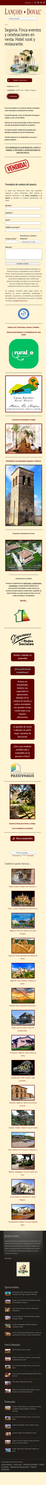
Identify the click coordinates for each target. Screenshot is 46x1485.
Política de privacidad (30, 1464)
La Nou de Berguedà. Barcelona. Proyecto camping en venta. (24, 1325)
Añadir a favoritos (20, 80)
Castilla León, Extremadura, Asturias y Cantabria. (24, 327)
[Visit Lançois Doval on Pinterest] (44, 3)
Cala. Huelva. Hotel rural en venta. (22, 1382)
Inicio (6, 24)
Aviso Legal (17, 1464)
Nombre (8, 206)
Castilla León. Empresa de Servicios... (23, 1006)
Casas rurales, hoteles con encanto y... (23, 887)
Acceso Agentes (6, 1464)
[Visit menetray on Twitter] (38, 3)
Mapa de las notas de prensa (19, 1467)
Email (8, 220)
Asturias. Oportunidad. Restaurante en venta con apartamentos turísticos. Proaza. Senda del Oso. (26, 1334)
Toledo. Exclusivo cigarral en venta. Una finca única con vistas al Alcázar (25, 1442)
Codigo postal (11, 239)
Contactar (28, 3)
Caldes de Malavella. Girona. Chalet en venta (25, 1425)
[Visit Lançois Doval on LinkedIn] (41, 3)
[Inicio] (23, 13)
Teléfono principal (12, 227)
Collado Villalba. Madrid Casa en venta (23, 1128)
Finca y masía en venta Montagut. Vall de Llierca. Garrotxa (26, 1375)
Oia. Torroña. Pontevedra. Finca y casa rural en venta (26, 1367)
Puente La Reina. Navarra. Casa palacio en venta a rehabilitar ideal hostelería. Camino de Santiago (26, 1409)
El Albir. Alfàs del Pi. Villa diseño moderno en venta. (25, 1450)
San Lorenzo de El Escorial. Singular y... (23, 1150)
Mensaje (9, 247)
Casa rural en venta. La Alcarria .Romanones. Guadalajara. (25, 1309)
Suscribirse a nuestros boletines (28, 237)
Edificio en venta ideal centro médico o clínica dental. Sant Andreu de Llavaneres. (26, 1391)
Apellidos (9, 213)
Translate (30, 856)
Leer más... (8, 1258)
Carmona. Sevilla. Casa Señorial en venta (24, 1433)
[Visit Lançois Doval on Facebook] (35, 3)
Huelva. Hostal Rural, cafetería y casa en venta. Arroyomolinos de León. (26, 1358)
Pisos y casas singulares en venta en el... (23, 909)
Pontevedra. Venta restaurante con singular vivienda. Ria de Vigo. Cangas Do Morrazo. (25, 1293)
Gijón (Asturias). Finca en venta (21, 1350)
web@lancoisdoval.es (20, 301)
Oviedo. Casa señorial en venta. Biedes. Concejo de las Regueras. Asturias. (26, 1301)
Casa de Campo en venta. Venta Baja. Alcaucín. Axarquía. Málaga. (26, 1317)
